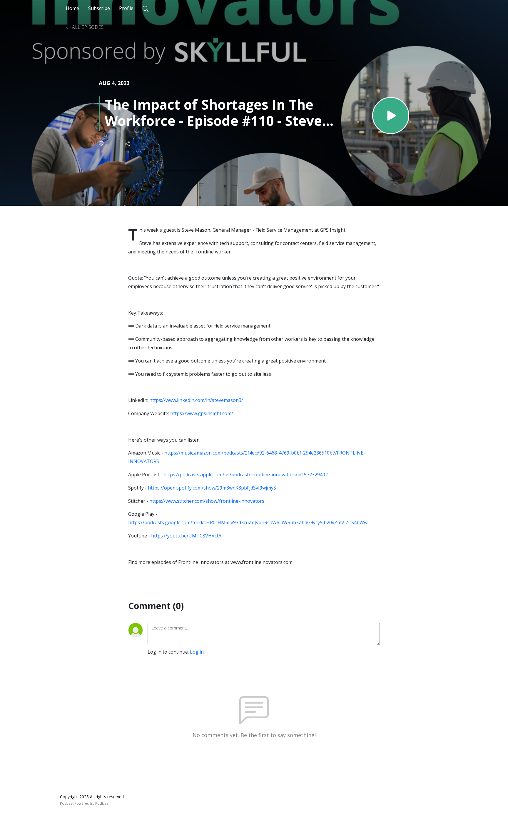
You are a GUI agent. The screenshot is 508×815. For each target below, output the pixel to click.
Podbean (103, 803)
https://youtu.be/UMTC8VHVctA (186, 535)
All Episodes (87, 27)
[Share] (127, 144)
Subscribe (99, 8)
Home (72, 8)
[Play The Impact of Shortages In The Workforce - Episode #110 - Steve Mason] (390, 115)
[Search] (145, 8)
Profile (126, 8)
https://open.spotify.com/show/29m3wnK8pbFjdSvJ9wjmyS (212, 488)
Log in (197, 652)
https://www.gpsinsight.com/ (201, 413)
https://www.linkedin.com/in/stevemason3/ (196, 400)
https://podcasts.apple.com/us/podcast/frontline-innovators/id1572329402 (245, 474)
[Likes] (101, 144)
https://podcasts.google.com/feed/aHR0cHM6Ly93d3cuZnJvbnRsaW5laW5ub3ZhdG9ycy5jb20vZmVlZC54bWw (247, 522)
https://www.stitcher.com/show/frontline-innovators (206, 501)
